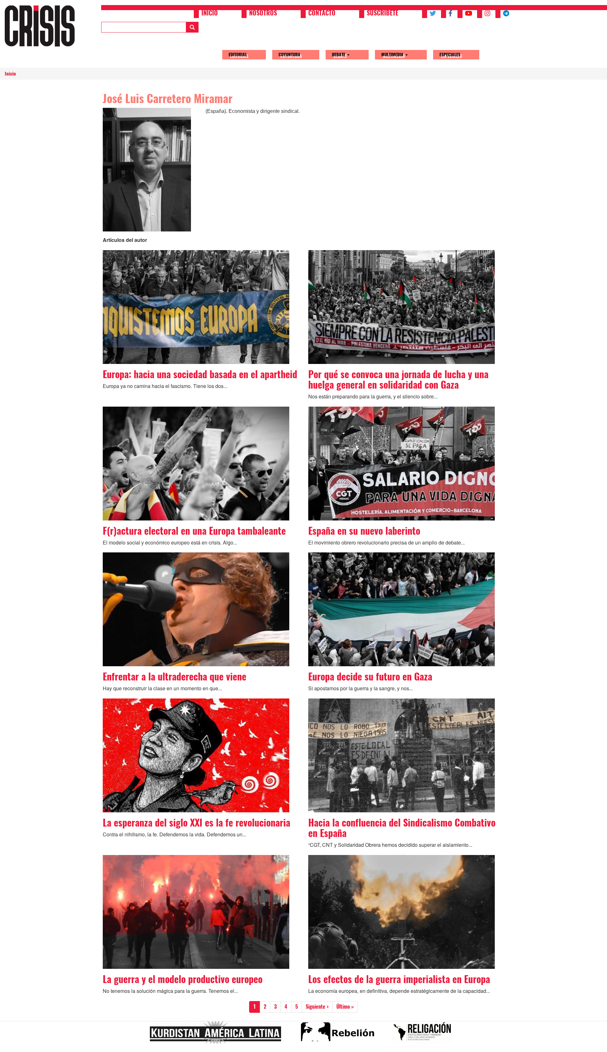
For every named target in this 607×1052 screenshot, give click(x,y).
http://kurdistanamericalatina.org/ (218, 1035)
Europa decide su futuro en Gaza (370, 676)
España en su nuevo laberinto (364, 530)
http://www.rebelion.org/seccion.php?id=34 (339, 1035)
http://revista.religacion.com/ (425, 1035)
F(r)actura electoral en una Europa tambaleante (194, 530)
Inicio (209, 13)
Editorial (238, 55)
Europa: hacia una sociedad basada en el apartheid (200, 374)
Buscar (192, 27)
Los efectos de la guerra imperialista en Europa (399, 979)
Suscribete (382, 13)
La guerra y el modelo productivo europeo (182, 979)
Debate (339, 55)
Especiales (449, 55)
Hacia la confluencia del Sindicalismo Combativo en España (401, 828)
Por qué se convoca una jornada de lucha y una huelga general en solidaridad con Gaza (398, 379)
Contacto (321, 13)
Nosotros (263, 13)
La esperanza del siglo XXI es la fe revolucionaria (196, 822)
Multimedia (393, 55)
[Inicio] (42, 25)
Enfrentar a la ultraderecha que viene (174, 676)
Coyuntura (289, 55)
